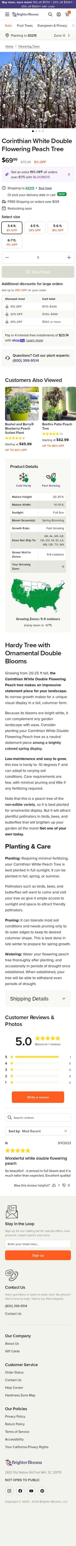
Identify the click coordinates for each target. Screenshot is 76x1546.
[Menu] (8, 14)
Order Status (14, 1372)
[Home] (25, 14)
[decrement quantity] (7, 257)
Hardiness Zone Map (20, 1395)
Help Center (14, 1387)
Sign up (38, 1255)
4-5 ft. (35, 228)
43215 (29, 188)
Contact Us (13, 1313)
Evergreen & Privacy (52, 25)
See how (45, 188)
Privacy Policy (15, 1416)
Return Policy (15, 1424)
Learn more (34, 340)
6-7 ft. (11, 242)
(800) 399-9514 (26, 360)
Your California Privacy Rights (26, 1447)
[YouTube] (31, 1491)
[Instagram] (9, 1491)
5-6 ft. (58, 228)
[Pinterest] (42, 1491)
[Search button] (50, 14)
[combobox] (38, 1131)
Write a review (38, 1097)
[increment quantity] (69, 257)
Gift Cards (12, 1351)
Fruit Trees (25, 25)
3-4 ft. (12, 228)
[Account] (58, 14)
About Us (12, 1343)
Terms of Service (17, 1431)
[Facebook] (20, 1491)
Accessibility (14, 1439)
